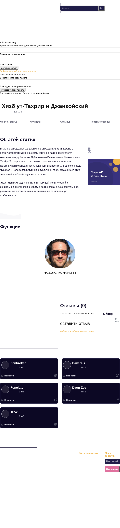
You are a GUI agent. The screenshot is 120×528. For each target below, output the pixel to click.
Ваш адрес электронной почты (15, 86)
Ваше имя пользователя (12, 54)
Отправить (112, 469)
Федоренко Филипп (60, 272)
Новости (9, 375)
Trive (14, 412)
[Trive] (5, 414)
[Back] (1, 39)
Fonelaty (16, 387)
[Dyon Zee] (67, 389)
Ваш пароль (6, 64)
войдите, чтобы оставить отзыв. (77, 331)
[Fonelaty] (5, 389)
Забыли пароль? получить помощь (18, 71)
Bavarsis (78, 363)
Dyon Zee (79, 387)
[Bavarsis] (67, 365)
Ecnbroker (18, 363)
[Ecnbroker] (5, 365)
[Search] (101, 8)
